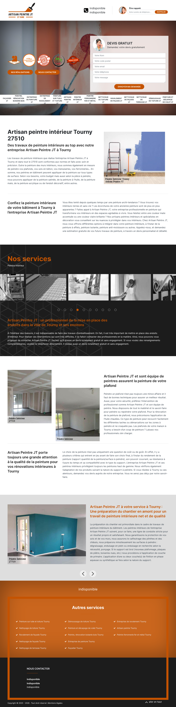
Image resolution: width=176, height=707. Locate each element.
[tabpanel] (46, 288)
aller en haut (155, 701)
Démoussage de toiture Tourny (82, 621)
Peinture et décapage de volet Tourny (85, 628)
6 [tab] (90, 310)
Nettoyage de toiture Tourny (32, 628)
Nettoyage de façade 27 (129, 99)
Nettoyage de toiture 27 (103, 99)
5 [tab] (84, 310)
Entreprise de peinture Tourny (81, 641)
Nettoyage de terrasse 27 (141, 99)
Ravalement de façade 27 (116, 99)
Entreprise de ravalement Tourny (131, 621)
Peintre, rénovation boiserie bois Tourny (86, 634)
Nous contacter (47, 72)
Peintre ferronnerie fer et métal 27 (90, 99)
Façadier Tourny (75, 648)
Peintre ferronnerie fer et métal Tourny (134, 634)
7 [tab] (96, 310)
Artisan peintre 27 (67, 99)
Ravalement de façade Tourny (32, 634)
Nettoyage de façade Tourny (32, 641)
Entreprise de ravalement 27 (44, 99)
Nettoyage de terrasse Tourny (32, 648)
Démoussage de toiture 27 (155, 99)
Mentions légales (55, 703)
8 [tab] (103, 310)
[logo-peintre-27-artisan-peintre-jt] (22, 10)
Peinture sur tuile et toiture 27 (57, 99)
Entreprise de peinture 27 (31, 99)
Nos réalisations (20, 72)
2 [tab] (65, 310)
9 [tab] (109, 310)
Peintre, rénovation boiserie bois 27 (18, 99)
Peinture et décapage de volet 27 (168, 99)
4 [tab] (77, 310)
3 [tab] (71, 310)
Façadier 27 (7, 99)
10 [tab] (115, 310)
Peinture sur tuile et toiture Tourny (34, 621)
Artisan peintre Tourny (127, 628)
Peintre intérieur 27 (77, 99)
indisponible (97, 8)
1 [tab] (58, 310)
